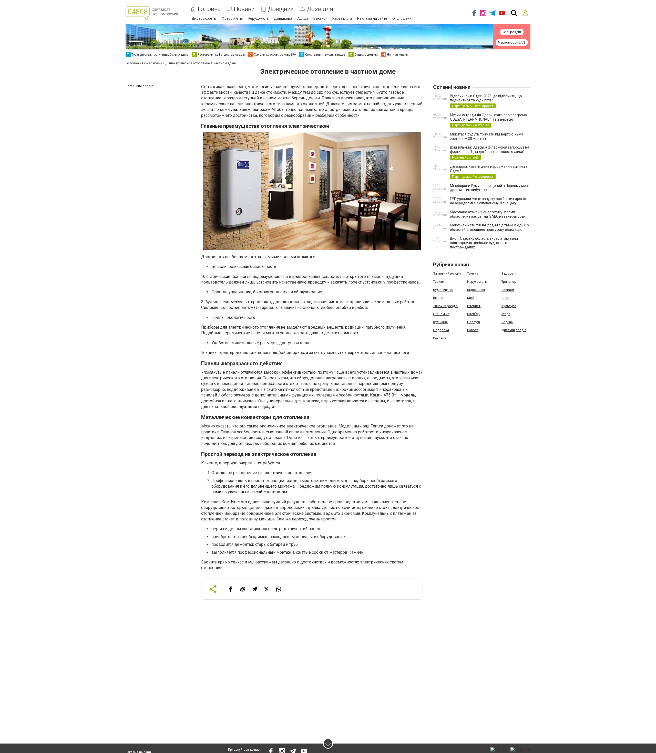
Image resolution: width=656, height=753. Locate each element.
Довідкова (283, 18)
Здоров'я (508, 273)
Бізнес (438, 298)
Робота (472, 330)
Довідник (281, 9)
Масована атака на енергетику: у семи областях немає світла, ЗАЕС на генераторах (488, 214)
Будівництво (443, 290)
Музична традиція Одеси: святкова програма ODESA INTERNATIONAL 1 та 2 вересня (488, 117)
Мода (505, 314)
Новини (244, 9)
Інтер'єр (473, 314)
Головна (209, 9)
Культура (508, 306)
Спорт (506, 298)
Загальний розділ (447, 273)
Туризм (438, 282)
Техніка (472, 273)
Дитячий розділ (513, 330)
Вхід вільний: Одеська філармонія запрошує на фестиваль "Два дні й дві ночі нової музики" (489, 149)
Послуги (473, 322)
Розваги (507, 290)
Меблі (471, 298)
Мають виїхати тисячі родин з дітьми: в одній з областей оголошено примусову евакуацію (489, 227)
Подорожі (441, 330)
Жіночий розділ (445, 306)
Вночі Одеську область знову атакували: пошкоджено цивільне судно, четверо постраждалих (484, 242)
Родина (507, 322)
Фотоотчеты (232, 18)
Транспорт (509, 282)
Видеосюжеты (204, 18)
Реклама (439, 338)
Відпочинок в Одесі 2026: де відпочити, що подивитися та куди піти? (486, 98)
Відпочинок (476, 290)
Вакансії (320, 18)
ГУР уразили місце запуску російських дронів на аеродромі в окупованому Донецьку (488, 201)
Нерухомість (258, 18)
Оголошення (403, 18)
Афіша (302, 18)
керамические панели (243, 332)
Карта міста (342, 18)
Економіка (441, 314)
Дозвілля (320, 9)
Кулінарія (440, 322)
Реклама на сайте (372, 18)
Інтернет (473, 306)
